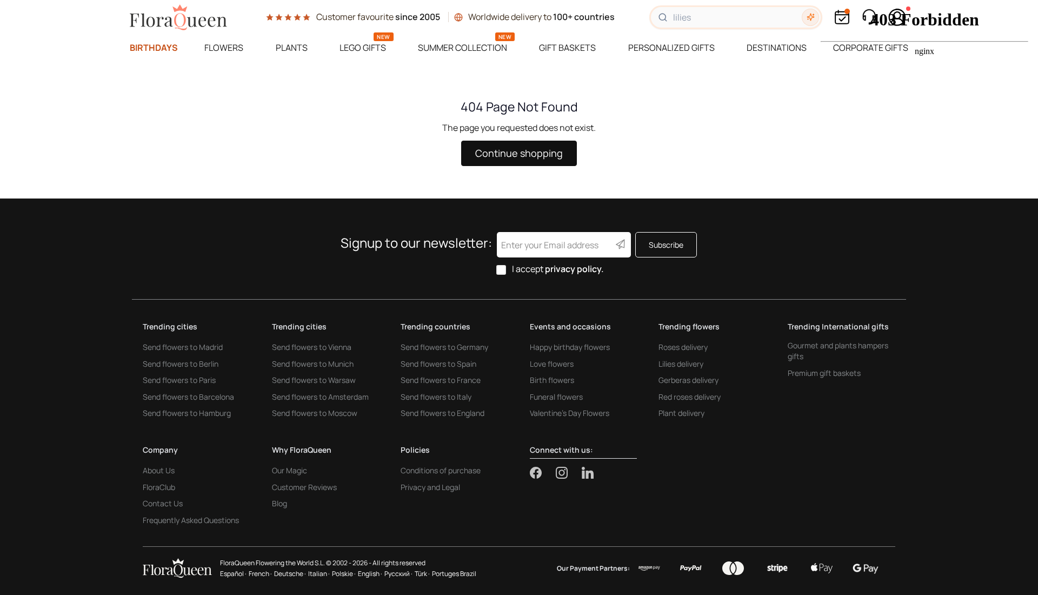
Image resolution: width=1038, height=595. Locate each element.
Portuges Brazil (454, 573)
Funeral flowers (556, 397)
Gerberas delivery (688, 380)
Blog (279, 503)
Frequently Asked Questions (191, 520)
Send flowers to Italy (436, 397)
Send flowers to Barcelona (188, 397)
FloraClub (159, 487)
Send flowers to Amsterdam (320, 397)
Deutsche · (290, 573)
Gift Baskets (567, 48)
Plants (292, 48)
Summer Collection (462, 48)
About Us (159, 470)
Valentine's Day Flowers (569, 413)
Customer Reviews (304, 487)
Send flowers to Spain (438, 364)
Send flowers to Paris (179, 380)
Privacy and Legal (430, 487)
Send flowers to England (442, 413)
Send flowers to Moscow (314, 413)
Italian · (319, 573)
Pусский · (398, 573)
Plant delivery (681, 413)
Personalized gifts (671, 48)
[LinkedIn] (588, 473)
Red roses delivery (689, 397)
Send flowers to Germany (444, 347)
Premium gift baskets (824, 373)
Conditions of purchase (441, 470)
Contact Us (163, 503)
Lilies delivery (680, 364)
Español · (233, 573)
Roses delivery (683, 347)
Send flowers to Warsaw (314, 380)
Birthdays (154, 48)
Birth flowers (552, 380)
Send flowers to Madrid (183, 347)
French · (260, 573)
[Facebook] (543, 473)
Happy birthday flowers (570, 347)
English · (370, 573)
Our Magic (289, 470)
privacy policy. (574, 269)
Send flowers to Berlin (180, 364)
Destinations (777, 48)
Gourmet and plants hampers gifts (838, 350)
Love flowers (552, 364)
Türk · (422, 573)
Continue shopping (519, 153)
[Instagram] (569, 473)
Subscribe (666, 245)
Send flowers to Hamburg (187, 413)
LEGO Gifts (363, 48)
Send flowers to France (441, 380)
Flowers (223, 48)
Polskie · (344, 573)
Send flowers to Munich (313, 364)
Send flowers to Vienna (311, 347)
